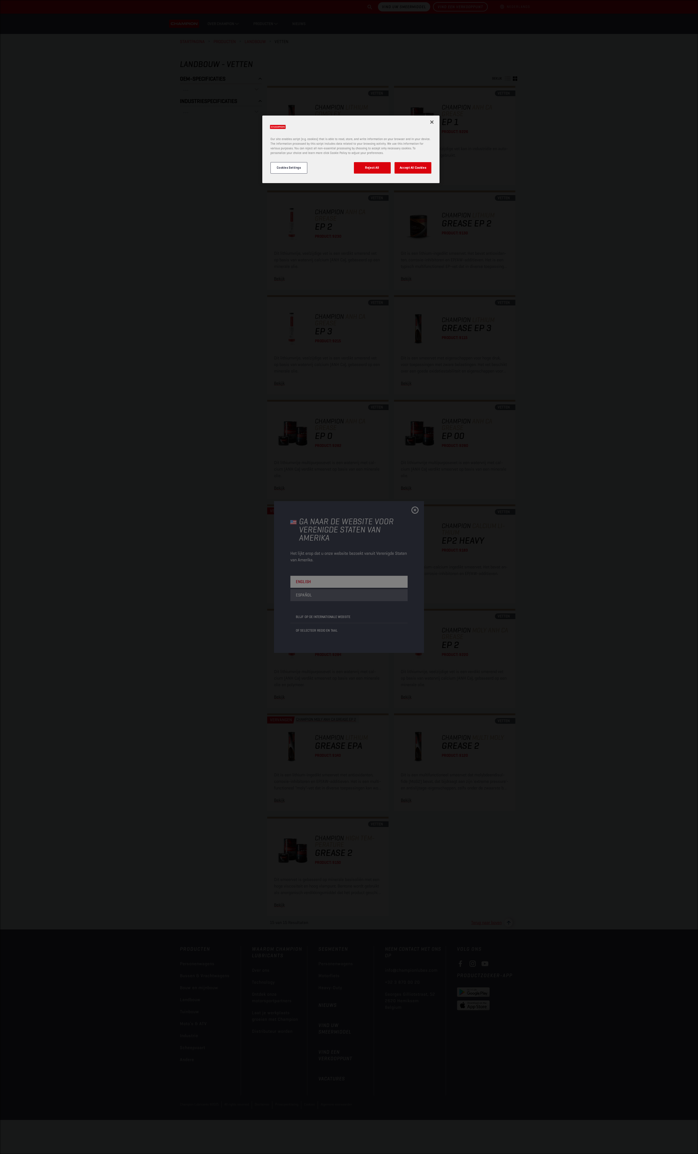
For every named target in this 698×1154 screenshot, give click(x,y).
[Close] (432, 122)
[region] (351, 149)
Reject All (372, 167)
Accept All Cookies (413, 167)
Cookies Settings (289, 167)
